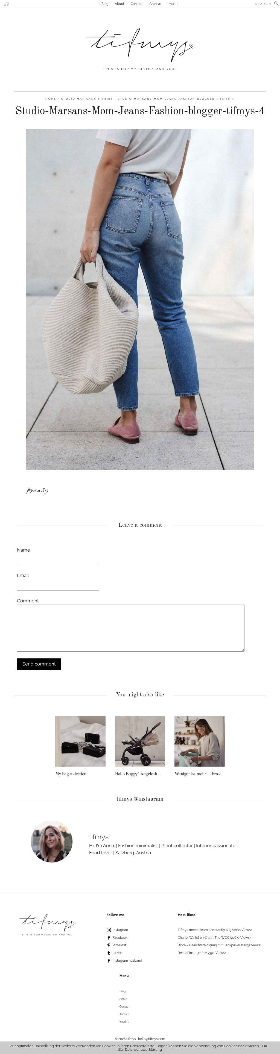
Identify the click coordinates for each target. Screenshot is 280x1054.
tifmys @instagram (140, 799)
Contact (137, 4)
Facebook (120, 938)
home (50, 98)
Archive (155, 4)
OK (264, 1046)
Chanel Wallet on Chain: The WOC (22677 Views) (214, 938)
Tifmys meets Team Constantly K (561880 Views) (215, 930)
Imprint (173, 4)
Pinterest (119, 945)
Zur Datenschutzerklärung (140, 1049)
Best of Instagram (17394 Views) (202, 953)
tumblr (117, 953)
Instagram (120, 930)
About (119, 4)
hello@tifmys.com (151, 1039)
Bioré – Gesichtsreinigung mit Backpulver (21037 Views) (219, 945)
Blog (104, 4)
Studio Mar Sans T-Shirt (87, 98)
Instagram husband (127, 960)
